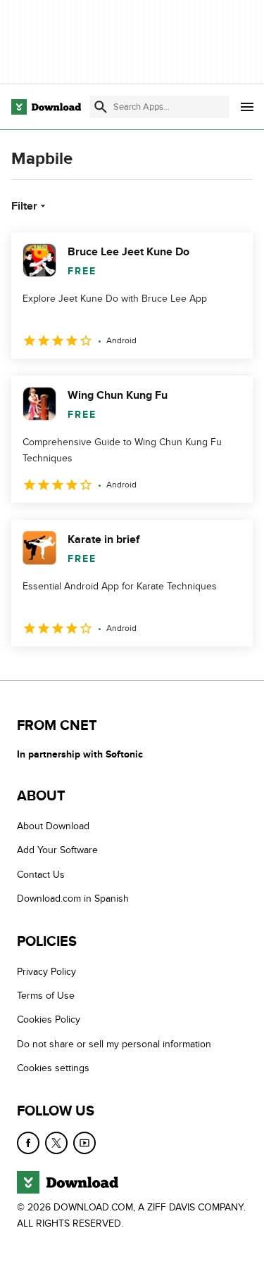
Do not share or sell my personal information (114, 1044)
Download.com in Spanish (73, 899)
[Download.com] (46, 107)
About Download (53, 826)
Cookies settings (53, 1068)
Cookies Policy (48, 1020)
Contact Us (41, 875)
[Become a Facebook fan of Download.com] (28, 1143)
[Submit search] (100, 107)
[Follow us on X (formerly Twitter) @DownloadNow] (56, 1143)
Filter (24, 206)
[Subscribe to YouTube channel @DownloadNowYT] (84, 1143)
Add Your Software (57, 851)
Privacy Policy (46, 972)
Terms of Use (46, 996)
